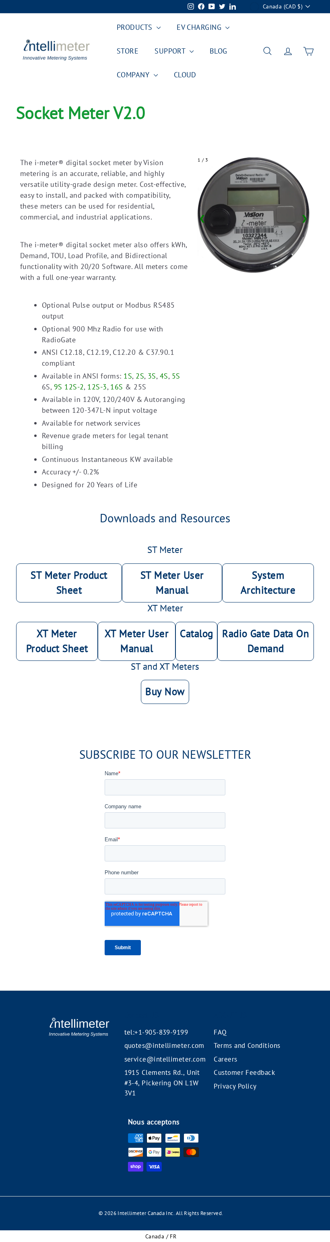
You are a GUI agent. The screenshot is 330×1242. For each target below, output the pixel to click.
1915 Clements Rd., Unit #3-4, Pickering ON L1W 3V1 (162, 1082)
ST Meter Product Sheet (69, 583)
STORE (127, 51)
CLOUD (185, 74)
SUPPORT (171, 51)
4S (164, 376)
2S (140, 376)
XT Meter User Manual (137, 641)
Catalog (196, 633)
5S (176, 376)
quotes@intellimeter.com (164, 1045)
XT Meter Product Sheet (57, 641)
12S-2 (74, 386)
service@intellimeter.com (165, 1059)
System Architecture (268, 583)
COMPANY (134, 74)
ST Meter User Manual (172, 583)
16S (116, 386)
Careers (225, 1059)
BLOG (218, 51)
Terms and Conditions (247, 1045)
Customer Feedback (244, 1072)
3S (152, 376)
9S (58, 386)
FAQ (220, 1032)
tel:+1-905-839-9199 (156, 1032)
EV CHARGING (200, 27)
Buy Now (164, 691)
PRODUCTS (136, 27)
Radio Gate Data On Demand (265, 641)
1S (128, 376)
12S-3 (97, 386)
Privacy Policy (235, 1086)
